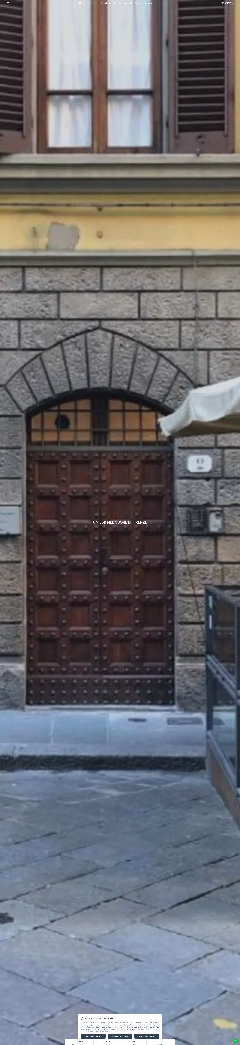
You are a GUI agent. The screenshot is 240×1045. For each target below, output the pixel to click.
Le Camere (93, 3)
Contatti (128, 3)
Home (82, 3)
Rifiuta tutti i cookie (93, 1036)
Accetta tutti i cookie (146, 1036)
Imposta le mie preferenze (120, 1036)
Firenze (117, 3)
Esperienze (106, 3)
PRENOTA (228, 3)
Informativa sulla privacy (101, 1031)
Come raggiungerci (144, 3)
